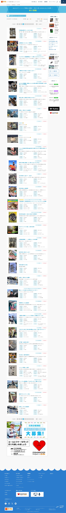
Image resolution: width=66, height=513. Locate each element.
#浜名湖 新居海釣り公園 (53, 41)
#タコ (50, 44)
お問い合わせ (38, 509)
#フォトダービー (52, 39)
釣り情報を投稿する (62, 507)
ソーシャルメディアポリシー (40, 508)
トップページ (8, 4)
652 (36, 24)
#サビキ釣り (51, 46)
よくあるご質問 (27, 509)
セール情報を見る (54, 71)
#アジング (55, 46)
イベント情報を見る (54, 75)
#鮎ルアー (53, 44)
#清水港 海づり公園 (52, 49)
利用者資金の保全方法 (52, 509)
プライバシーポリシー (28, 508)
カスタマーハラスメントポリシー (54, 508)
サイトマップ (19, 509)
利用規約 (18, 508)
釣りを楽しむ (13, 4)
